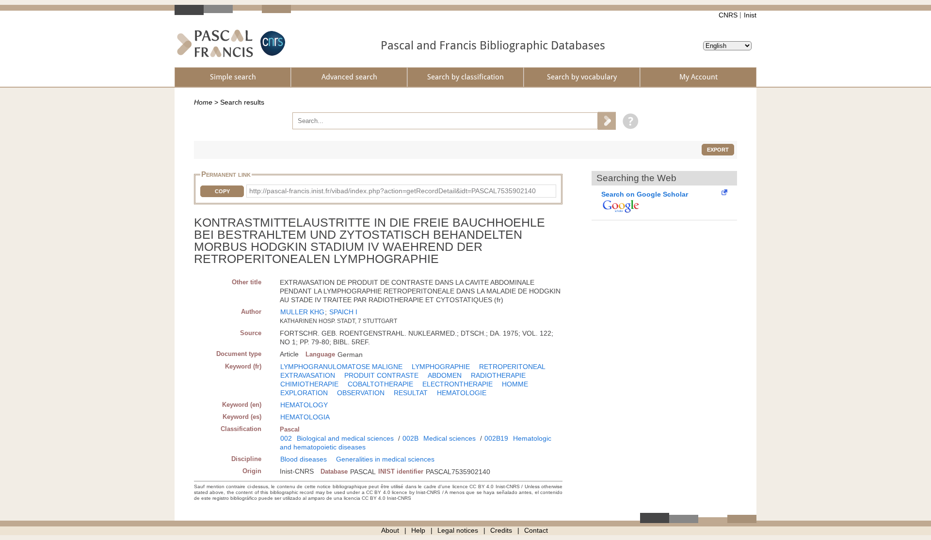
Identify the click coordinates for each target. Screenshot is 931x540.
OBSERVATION (361, 393)
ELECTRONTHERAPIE (457, 384)
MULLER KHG (302, 312)
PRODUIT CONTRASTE (381, 375)
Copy (222, 191)
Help (418, 530)
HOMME (515, 384)
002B (410, 438)
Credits (501, 530)
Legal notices (457, 530)
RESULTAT (411, 393)
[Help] (628, 120)
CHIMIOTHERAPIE (309, 384)
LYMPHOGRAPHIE (441, 366)
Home (203, 102)
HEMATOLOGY (304, 405)
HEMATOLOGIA (305, 417)
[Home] (215, 43)
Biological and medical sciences (345, 438)
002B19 (496, 438)
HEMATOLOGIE (461, 393)
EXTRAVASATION (307, 375)
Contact (536, 530)
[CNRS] (272, 43)
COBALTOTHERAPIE (380, 384)
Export (718, 150)
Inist (750, 15)
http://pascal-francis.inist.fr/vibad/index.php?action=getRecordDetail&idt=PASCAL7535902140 (392, 191)
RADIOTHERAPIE (498, 375)
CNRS (728, 15)
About (390, 530)
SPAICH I (343, 312)
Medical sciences (449, 438)
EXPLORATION (304, 393)
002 (286, 438)
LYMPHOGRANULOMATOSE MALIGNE (341, 366)
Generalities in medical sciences (385, 459)
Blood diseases (303, 459)
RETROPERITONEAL (512, 366)
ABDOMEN (445, 375)
